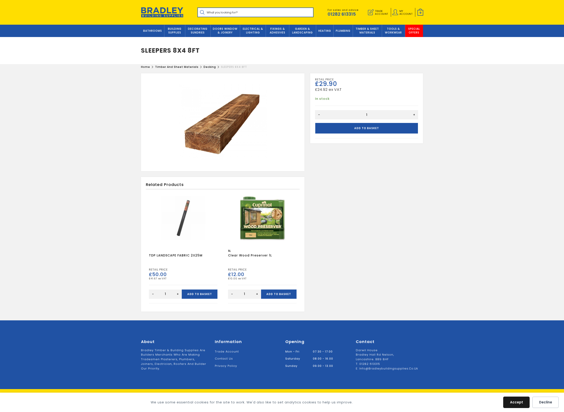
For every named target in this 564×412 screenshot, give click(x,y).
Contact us (224, 358)
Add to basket (366, 128)
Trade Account (227, 351)
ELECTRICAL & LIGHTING (253, 30)
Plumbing (343, 31)
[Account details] (395, 12)
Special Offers (414, 30)
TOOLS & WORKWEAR (393, 30)
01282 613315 (342, 14)
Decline (545, 402)
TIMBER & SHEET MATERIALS (367, 30)
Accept (516, 402)
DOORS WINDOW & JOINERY (225, 30)
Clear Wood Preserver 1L (250, 255)
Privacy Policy (226, 366)
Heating (324, 31)
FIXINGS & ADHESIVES (277, 30)
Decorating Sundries (198, 30)
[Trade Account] (371, 12)
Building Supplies (175, 30)
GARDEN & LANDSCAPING (302, 30)
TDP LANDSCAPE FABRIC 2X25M (175, 255)
